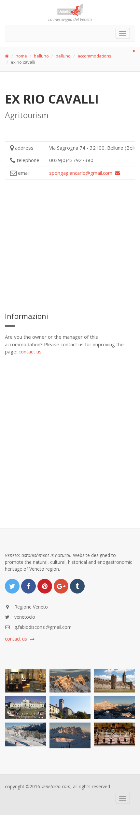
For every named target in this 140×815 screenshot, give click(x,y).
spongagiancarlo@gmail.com (82, 173)
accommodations (94, 56)
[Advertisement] (70, 244)
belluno (41, 56)
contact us (30, 351)
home (21, 56)
